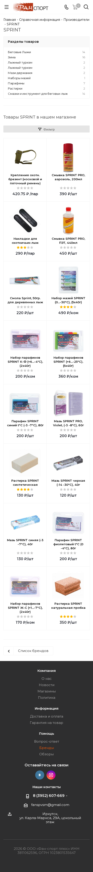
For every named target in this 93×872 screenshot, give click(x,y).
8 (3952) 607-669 (49, 796)
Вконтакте (39, 775)
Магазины (46, 691)
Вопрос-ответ (46, 741)
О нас (47, 678)
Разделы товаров (23, 42)
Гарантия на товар (46, 722)
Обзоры (46, 754)
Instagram (51, 775)
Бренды (46, 748)
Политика (46, 697)
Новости (46, 685)
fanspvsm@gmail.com (50, 805)
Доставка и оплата (46, 716)
